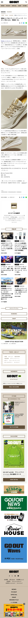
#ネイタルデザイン (8, 362)
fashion (11, 15)
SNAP (19, 5)
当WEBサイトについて (10, 583)
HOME (2, 15)
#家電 (5, 356)
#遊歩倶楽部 (17, 356)
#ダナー (6, 360)
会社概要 (6, 579)
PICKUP (8, 5)
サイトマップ (19, 583)
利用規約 (8, 581)
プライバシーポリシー (16, 581)
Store (25, 5)
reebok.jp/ (24, 182)
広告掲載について (20, 579)
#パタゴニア (17, 362)
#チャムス (10, 356)
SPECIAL (14, 5)
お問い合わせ (12, 579)
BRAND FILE (14, 600)
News (2, 5)
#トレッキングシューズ (14, 360)
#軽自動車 (6, 358)
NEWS (6, 15)
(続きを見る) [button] (14, 222)
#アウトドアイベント (15, 358)
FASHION (9, 11)
